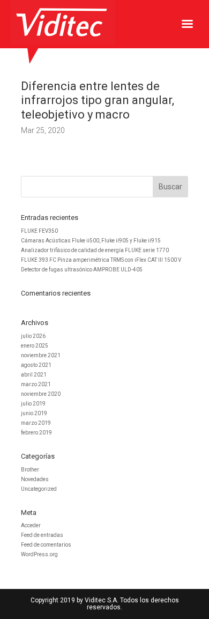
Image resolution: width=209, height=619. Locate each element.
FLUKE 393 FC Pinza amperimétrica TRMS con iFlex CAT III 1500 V (101, 260)
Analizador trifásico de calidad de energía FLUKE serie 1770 (95, 250)
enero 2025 (34, 346)
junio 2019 (34, 413)
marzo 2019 (36, 423)
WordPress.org (39, 554)
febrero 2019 (36, 433)
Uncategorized (39, 489)
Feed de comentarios (46, 545)
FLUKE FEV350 (39, 231)
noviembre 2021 (41, 355)
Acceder (31, 525)
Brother (30, 470)
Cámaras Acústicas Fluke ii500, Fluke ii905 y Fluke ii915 (91, 241)
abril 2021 (34, 375)
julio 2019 (33, 404)
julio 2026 (33, 336)
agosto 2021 (36, 365)
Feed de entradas (42, 535)
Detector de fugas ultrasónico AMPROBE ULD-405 (82, 269)
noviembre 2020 (41, 394)
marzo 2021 (36, 384)
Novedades (35, 479)
